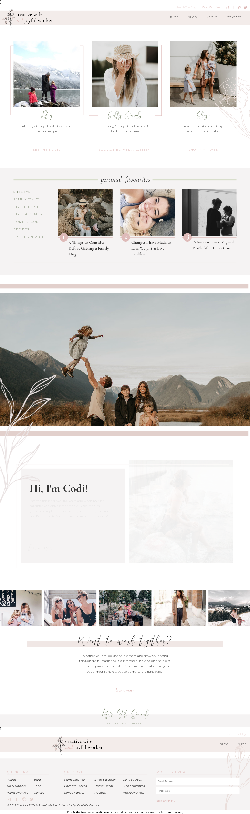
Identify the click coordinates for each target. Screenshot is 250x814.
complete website (148, 812)
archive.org (175, 812)
